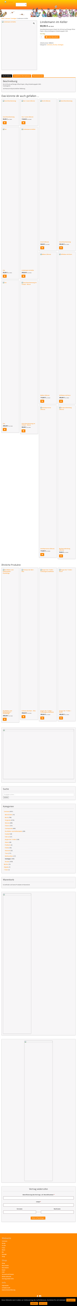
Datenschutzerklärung (8, 1290)
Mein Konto (5, 1265)
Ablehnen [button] (34, 1303)
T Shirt (6, 870)
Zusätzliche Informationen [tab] (22, 76)
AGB (3, 1272)
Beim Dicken (8, 814)
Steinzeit (7, 850)
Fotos (3, 1248)
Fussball (7, 834)
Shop (3, 1256)
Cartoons (7, 18)
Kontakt (4, 1254)
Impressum (5, 1285)
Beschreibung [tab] (7, 76)
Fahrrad (7, 837)
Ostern (7, 842)
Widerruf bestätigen (38, 1218)
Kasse (3, 1270)
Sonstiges (13, 18)
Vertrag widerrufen (8, 1278)
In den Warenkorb (53, 37)
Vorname (20, 1209)
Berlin (6, 817)
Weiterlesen (23, 122)
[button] (34, 23)
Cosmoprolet (8, 828)
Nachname (57, 1209)
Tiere (6, 853)
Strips (3, 1243)
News (3, 1250)
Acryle (4, 1245)
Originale (8, 820)
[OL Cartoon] (9, 2)
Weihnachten (9, 856)
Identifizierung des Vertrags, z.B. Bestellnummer (38, 1195)
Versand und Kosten (8, 1274)
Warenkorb (5, 1267)
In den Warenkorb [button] (5, 122)
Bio (3, 1252)
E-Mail (38, 1202)
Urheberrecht (6, 1288)
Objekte (6, 867)
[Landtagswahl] (38, 754)
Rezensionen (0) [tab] (38, 76)
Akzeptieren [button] (70, 1300)
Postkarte (8, 845)
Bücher (6, 864)
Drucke (55, 45)
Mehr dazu (43, 1303)
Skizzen (7, 823)
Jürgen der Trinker (10, 839)
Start (2, 18)
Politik (7, 848)
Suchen (6, 797)
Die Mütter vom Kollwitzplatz (13, 831)
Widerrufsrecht (6, 1276)
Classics (7, 825)
